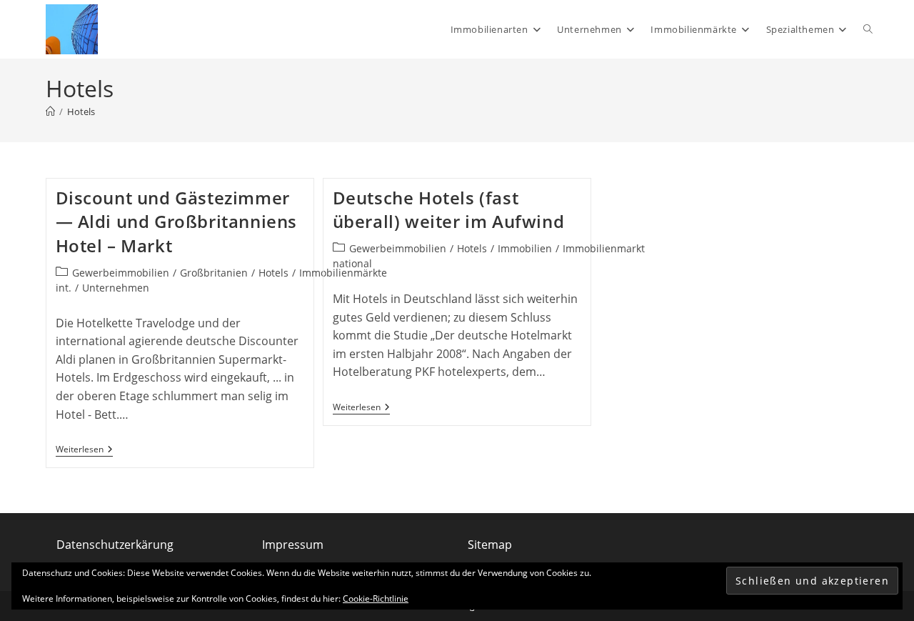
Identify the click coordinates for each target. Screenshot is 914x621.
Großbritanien (214, 272)
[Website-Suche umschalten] (868, 29)
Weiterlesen (84, 449)
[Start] (50, 111)
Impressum (292, 544)
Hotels (81, 111)
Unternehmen (115, 287)
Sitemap (490, 544)
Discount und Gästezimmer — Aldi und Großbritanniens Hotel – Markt (177, 221)
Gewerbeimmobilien (120, 272)
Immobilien (525, 248)
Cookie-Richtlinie (375, 598)
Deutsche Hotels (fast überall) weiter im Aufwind (449, 210)
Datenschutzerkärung (115, 544)
